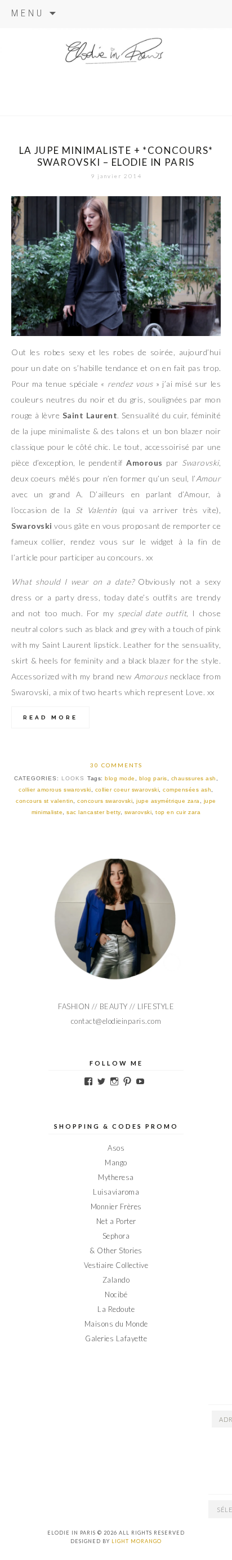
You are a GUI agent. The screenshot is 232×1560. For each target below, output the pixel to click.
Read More (50, 717)
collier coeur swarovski (127, 789)
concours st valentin (44, 801)
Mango (116, 1162)
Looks (72, 778)
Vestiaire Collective (116, 1265)
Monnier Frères (116, 1206)
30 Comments (116, 765)
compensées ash (187, 789)
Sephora (116, 1235)
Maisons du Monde (116, 1323)
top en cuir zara (177, 812)
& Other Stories (116, 1250)
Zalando (116, 1279)
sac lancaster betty (93, 812)
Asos (116, 1147)
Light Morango (136, 1541)
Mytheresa (116, 1177)
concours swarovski (104, 801)
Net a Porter (116, 1221)
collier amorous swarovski (55, 789)
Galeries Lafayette (116, 1338)
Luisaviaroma (116, 1191)
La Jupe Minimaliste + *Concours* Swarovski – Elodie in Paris (116, 156)
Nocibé (116, 1294)
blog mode (120, 778)
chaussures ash (193, 778)
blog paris (153, 778)
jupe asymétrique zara (168, 801)
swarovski (138, 812)
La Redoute (116, 1309)
